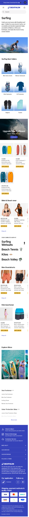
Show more (14, 420)
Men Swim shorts (7, 75)
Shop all (4, 231)
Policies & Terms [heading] (7, 458)
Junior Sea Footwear (7, 394)
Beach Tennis (10, 249)
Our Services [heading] (5, 450)
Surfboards (14, 137)
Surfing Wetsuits (7, 243)
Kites (5, 254)
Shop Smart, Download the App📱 (12, 2)
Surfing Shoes (5, 400)
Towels (20, 112)
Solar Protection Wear (10, 409)
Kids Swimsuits (8, 94)
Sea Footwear (7, 390)
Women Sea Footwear (7, 403)
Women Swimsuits (20, 75)
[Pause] (25, 2)
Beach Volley (10, 259)
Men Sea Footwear (7, 397)
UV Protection (20, 94)
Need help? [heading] (5, 445)
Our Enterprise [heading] (6, 454)
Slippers (7, 112)
